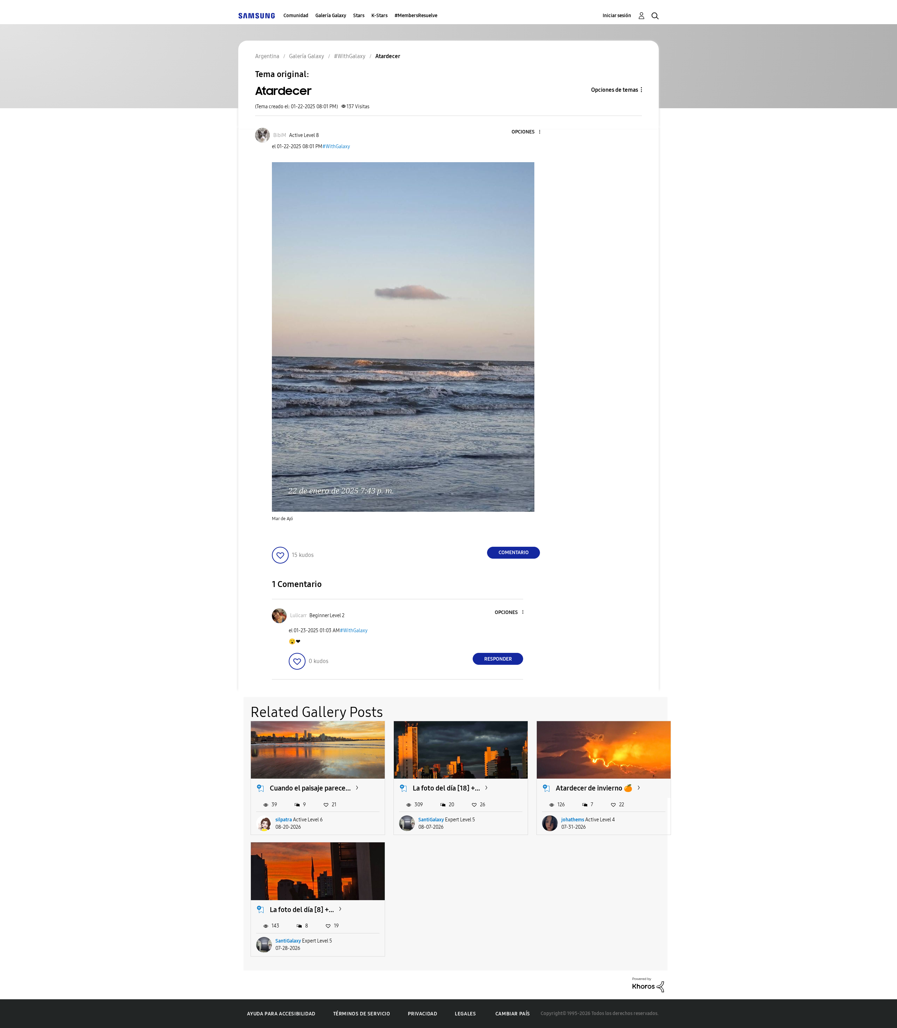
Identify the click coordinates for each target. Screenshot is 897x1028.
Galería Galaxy (330, 16)
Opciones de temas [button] (614, 90)
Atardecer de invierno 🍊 (594, 788)
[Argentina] (256, 15)
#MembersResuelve (416, 16)
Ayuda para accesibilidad (281, 1014)
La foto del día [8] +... (302, 909)
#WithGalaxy (336, 147)
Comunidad (295, 16)
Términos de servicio (361, 1014)
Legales (465, 1014)
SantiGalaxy (431, 820)
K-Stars (379, 16)
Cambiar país (512, 1014)
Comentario (514, 553)
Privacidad (422, 1014)
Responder (498, 659)
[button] (528, 132)
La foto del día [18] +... (446, 788)
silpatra (283, 820)
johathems (572, 820)
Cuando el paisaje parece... (310, 788)
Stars (358, 16)
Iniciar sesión (617, 16)
